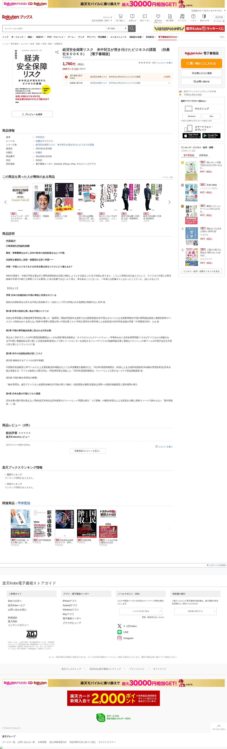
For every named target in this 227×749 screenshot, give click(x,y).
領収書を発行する (195, 611)
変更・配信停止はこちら (152, 617)
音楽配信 (150, 37)
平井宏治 (67, 57)
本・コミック (17, 37)
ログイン (106, 17)
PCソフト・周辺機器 (96, 37)
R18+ (222, 37)
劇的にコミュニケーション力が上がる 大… (210, 209)
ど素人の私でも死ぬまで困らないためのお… (210, 253)
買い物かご (120, 20)
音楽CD (39, 37)
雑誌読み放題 (136, 37)
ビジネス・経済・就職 (30, 44)
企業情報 (42, 742)
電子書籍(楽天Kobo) (167, 37)
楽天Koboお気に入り (158, 21)
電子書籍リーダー (72, 618)
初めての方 (204, 20)
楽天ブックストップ (71, 669)
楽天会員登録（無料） (101, 20)
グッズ (81, 37)
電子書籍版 (188, 155)
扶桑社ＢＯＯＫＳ (44, 141)
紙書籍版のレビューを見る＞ (88, 451)
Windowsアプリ (71, 609)
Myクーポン (145, 20)
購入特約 (12, 621)
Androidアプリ (70, 605)
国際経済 (58, 44)
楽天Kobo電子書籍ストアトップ (105, 669)
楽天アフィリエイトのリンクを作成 (200, 91)
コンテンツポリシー (18, 625)
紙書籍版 (203, 155)
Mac (211, 116)
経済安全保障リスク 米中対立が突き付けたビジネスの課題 (65, 144)
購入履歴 (170, 20)
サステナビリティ (107, 742)
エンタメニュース (118, 37)
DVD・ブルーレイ (55, 37)
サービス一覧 (219, 21)
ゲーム (71, 37)
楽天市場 (219, 17)
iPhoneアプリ (70, 601)
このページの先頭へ (218, 565)
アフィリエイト (137, 669)
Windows (191, 116)
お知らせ (132, 20)
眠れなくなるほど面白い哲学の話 (210, 229)
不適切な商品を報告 (193, 94)
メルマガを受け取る (140, 611)
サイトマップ (159, 669)
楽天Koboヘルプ (16, 605)
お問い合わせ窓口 (17, 609)
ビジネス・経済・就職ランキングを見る (201, 271)
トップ (5, 37)
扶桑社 (39, 152)
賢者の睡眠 (211, 185)
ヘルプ (193, 20)
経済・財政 (47, 44)
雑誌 (30, 37)
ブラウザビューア (72, 623)
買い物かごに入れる (203, 63)
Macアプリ (68, 614)
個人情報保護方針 (58, 742)
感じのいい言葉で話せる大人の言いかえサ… (211, 165)
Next (169, 202)
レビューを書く (166, 63)
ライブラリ (182, 20)
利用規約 (12, 617)
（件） (154, 63)
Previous (5, 202)
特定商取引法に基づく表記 (83, 742)
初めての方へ (15, 601)
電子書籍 (14, 44)
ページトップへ (218, 729)
